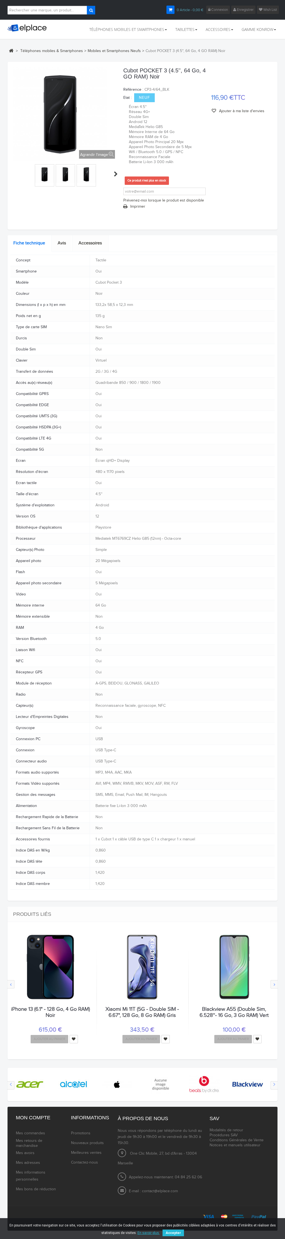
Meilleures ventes (86, 1152)
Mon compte (33, 1117)
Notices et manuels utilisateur (235, 1145)
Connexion (219, 10)
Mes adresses (28, 1163)
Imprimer (137, 206)
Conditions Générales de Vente (237, 1140)
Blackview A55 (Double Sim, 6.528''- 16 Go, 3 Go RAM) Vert (234, 1012)
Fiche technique (29, 243)
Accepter (173, 1233)
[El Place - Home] (29, 28)
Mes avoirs (25, 1153)
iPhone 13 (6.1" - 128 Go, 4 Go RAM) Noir (50, 1012)
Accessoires (90, 243)
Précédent (15, 174)
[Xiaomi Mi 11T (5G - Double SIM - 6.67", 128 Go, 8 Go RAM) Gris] (142, 967)
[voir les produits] (29, 1084)
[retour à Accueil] (11, 50)
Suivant (116, 174)
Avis (62, 243)
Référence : (133, 89)
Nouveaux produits (87, 1143)
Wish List (269, 10)
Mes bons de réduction (36, 1189)
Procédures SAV (224, 1135)
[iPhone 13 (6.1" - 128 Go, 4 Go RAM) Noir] (50, 967)
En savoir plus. (148, 1233)
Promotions (80, 1133)
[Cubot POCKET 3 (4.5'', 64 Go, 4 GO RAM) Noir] (44, 174)
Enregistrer (245, 10)
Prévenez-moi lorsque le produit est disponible (163, 200)
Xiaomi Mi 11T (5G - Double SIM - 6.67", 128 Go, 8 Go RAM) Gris (142, 1012)
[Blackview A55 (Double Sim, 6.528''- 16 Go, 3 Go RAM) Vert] (234, 967)
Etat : (127, 97)
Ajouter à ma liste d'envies (241, 111)
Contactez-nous (84, 1162)
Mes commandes (30, 1133)
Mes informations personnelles (30, 1176)
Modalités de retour (226, 1130)
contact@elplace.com (160, 1191)
